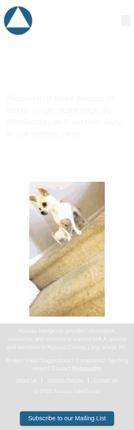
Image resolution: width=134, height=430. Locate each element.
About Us (26, 380)
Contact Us (106, 380)
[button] (126, 20)
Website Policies (65, 380)
